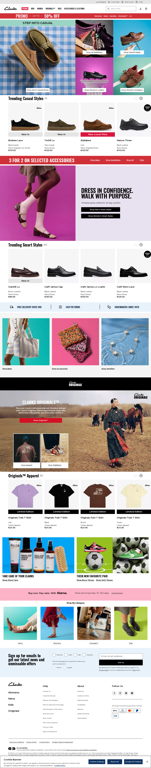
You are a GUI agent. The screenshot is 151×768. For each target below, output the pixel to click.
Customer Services (49, 696)
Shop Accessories (60, 369)
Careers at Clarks (83, 696)
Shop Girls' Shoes (104, 580)
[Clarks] (11, 8)
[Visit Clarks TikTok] (126, 693)
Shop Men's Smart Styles (100, 209)
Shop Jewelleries (113, 160)
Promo (25, 8)
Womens (98, 16)
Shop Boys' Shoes (85, 580)
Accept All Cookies (133, 762)
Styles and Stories (83, 714)
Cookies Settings (97, 762)
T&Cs (142, 160)
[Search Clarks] (121, 8)
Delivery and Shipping (50, 700)
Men (32, 8)
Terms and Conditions (50, 723)
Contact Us (46, 691)
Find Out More (117, 593)
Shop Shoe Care (10, 580)
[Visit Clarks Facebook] (114, 693)
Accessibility (81, 705)
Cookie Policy (44, 742)
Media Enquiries (82, 700)
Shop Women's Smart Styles (100, 216)
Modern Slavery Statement (62, 742)
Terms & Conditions (16, 742)
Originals (89, 655)
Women (40, 8)
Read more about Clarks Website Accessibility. (81, 750)
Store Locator (47, 718)
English (69, 667)
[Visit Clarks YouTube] (132, 693)
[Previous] (135, 98)
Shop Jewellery (108, 369)
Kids (59, 8)
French (59, 667)
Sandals (113, 16)
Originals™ (50, 8)
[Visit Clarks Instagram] (120, 693)
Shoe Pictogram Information (53, 709)
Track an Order (48, 727)
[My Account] (140, 8)
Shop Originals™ (40, 420)
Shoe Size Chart (48, 714)
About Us (80, 691)
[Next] (141, 98)
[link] (25, 128)
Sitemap (80, 709)
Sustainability (82, 718)
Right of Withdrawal (50, 731)
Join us (121, 662)
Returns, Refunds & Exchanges (53, 705)
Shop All (130, 160)
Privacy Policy (104, 670)
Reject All (115, 762)
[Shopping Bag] (146, 8)
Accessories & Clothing (74, 8)
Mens (106, 16)
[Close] (147, 761)
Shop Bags (95, 160)
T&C (130, 16)
